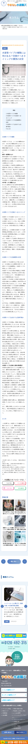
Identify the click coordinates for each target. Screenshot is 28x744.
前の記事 (3, 562)
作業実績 (4, 713)
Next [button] (26, 606)
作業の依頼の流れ (18, 708)
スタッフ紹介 (16, 726)
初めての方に (20, 732)
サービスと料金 (6, 708)
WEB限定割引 (17, 728)
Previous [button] (1, 606)
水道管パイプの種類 (12, 113)
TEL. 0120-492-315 (6, 685)
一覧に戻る (13, 561)
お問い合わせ (7, 732)
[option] (14, 605)
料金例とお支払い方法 (19, 711)
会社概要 (4, 715)
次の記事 (24, 562)
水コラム (21, 25)
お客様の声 (16, 721)
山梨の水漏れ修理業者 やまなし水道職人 (9, 25)
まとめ (8, 128)
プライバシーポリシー (19, 719)
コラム (15, 723)
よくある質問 (16, 713)
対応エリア (5, 711)
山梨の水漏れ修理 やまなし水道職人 (12, 705)
